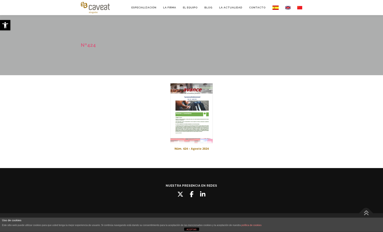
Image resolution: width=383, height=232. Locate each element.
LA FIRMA (169, 7)
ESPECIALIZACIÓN (143, 7)
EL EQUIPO (190, 7)
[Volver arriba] (366, 213)
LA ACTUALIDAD (230, 7)
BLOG (208, 7)
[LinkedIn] (203, 194)
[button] (5, 25)
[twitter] (180, 194)
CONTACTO (257, 7)
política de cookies (251, 225)
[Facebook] (191, 194)
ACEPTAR (191, 229)
